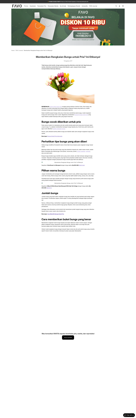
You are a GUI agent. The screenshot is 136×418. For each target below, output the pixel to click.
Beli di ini (49, 188)
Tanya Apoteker (68, 337)
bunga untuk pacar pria (56, 106)
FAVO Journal (19, 50)
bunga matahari (81, 151)
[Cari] (116, 6)
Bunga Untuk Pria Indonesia (54, 136)
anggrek (88, 151)
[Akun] (119, 6)
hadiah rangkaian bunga (59, 128)
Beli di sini (82, 165)
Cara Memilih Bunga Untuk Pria (55, 214)
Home (12, 50)
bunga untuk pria (81, 114)
